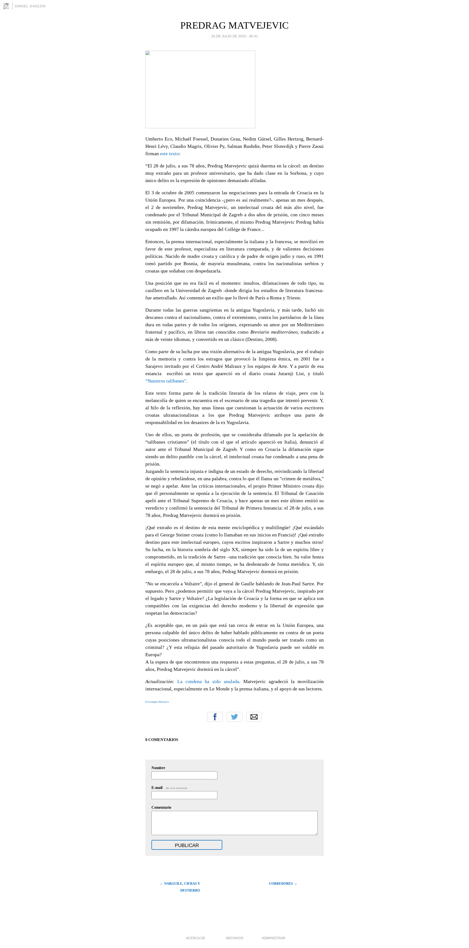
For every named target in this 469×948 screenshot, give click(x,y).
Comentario (161, 807)
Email (254, 717)
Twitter (234, 717)
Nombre (158, 768)
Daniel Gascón (30, 6)
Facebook (215, 717)
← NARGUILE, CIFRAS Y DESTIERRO (180, 887)
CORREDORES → (283, 883)
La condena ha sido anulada (208, 681)
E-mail (169, 787)
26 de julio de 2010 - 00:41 (234, 36)
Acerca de (195, 938)
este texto (169, 153)
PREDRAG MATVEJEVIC (234, 25)
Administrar (273, 938)
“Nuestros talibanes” (165, 380)
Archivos (234, 938)
